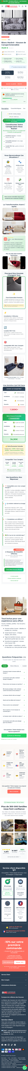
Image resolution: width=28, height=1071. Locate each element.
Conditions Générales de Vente (8, 1067)
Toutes (4, 666)
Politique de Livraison (6, 1064)
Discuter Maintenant (7, 893)
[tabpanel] (14, 347)
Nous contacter (14, 791)
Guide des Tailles (5, 1060)
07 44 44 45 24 (8, 915)
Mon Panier (3, 1057)
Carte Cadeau (4, 1059)
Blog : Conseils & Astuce (6, 1062)
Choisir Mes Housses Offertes (14, 569)
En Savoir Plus (20, 917)
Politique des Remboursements (19, 1064)
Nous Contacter (22, 1059)
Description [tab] (5, 108)
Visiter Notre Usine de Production (8, 1063)
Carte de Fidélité (21, 1057)
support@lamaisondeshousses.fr (20, 894)
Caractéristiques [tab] (16, 108)
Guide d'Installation (14, 1060)
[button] (25, 6)
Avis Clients (13, 1057)
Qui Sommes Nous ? (18, 1062)
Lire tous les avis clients (13, 856)
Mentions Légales (20, 1067)
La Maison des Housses (10, 1055)
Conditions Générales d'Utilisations (9, 1066)
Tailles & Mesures (14, 666)
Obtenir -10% (19, 962)
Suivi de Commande (13, 1059)
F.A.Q (9, 1057)
